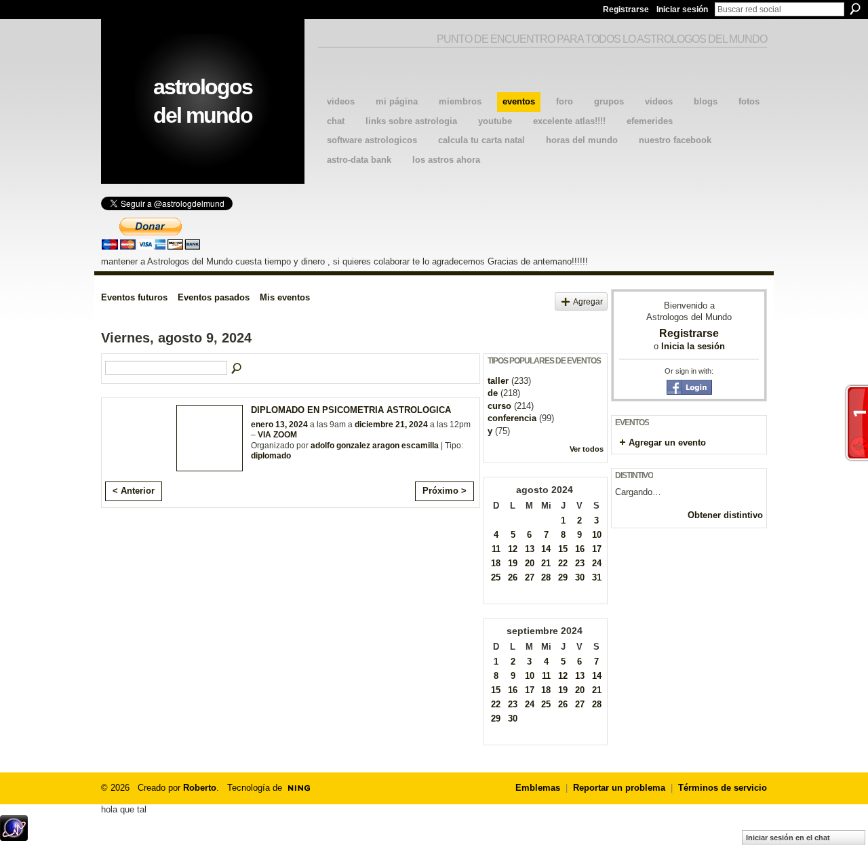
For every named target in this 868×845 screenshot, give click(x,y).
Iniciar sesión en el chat (788, 837)
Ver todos (587, 449)
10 (596, 535)
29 (563, 577)
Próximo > (444, 491)
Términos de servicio (722, 788)
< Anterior (134, 491)
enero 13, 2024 (279, 424)
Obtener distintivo (725, 515)
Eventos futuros (134, 297)
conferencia (512, 418)
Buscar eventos (237, 369)
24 (596, 563)
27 (529, 577)
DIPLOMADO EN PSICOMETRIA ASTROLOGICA (351, 410)
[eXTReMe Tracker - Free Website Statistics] (14, 837)
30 (580, 577)
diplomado (271, 455)
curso (499, 406)
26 (512, 577)
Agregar (588, 301)
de (493, 393)
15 (563, 549)
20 (529, 563)
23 (580, 563)
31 (596, 577)
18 (495, 563)
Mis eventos (285, 297)
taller (498, 381)
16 (580, 549)
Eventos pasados (214, 297)
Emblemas (537, 788)
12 (512, 549)
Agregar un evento (667, 442)
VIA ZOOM (277, 434)
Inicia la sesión (693, 346)
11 (496, 549)
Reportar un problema (619, 788)
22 (563, 563)
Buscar (855, 9)
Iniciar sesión (682, 9)
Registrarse (626, 9)
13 (529, 549)
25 (495, 577)
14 (546, 549)
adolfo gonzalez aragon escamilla (375, 445)
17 (596, 549)
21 (546, 563)
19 (512, 563)
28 (546, 577)
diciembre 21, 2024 (391, 424)
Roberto (199, 788)
